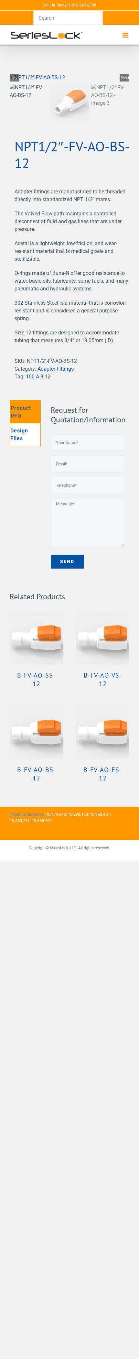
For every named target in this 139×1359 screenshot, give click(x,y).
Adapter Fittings (55, 369)
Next (125, 77)
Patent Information (27, 814)
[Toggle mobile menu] (126, 35)
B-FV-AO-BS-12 (36, 774)
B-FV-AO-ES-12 (102, 774)
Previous (14, 77)
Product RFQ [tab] (21, 412)
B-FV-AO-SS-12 (36, 679)
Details (36, 638)
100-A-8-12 (38, 377)
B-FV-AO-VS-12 (103, 679)
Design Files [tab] (19, 434)
